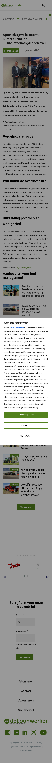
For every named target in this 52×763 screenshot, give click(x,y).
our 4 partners (17, 327)
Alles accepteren (26, 414)
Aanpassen (26, 425)
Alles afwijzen (26, 436)
